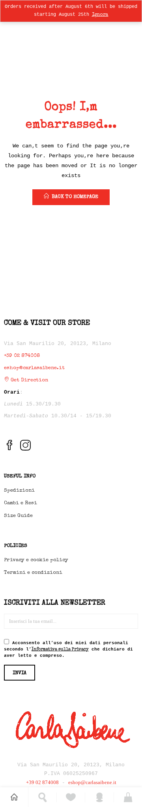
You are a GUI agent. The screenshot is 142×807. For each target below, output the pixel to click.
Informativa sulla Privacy (60, 649)
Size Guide (18, 516)
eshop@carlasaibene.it (34, 368)
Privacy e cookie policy (36, 560)
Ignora (100, 15)
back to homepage (75, 197)
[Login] (100, 797)
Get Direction (28, 380)
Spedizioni (19, 490)
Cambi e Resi (20, 503)
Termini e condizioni (33, 572)
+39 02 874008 (22, 355)
